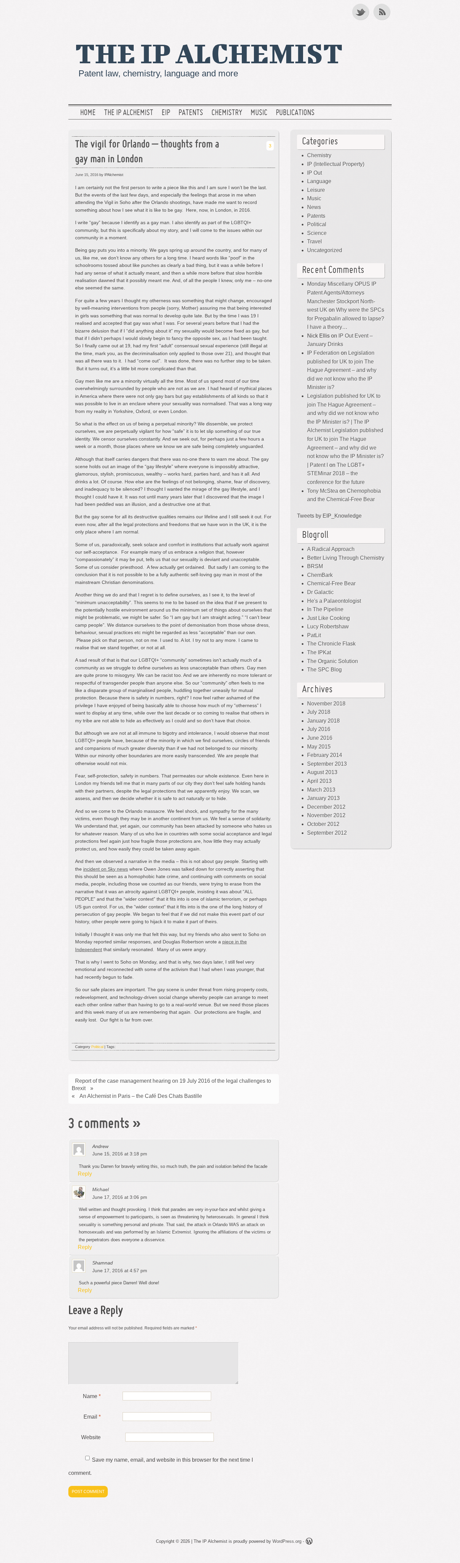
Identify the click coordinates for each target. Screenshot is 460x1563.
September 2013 (327, 764)
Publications (295, 113)
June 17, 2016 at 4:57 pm (119, 1270)
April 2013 (319, 781)
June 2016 (319, 738)
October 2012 (323, 824)
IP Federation (323, 353)
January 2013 (323, 798)
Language (319, 181)
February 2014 (324, 755)
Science (317, 233)
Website (91, 1437)
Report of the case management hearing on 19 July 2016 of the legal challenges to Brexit (171, 1084)
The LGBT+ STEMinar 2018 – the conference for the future (336, 473)
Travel (314, 241)
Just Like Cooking (328, 618)
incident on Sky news (105, 869)
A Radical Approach (331, 549)
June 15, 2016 (86, 175)
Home (88, 113)
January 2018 (323, 721)
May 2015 (319, 747)
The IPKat (319, 652)
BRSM (315, 566)
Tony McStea (322, 491)
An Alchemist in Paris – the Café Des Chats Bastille (140, 1096)
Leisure (316, 190)
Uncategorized (324, 250)
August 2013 (322, 772)
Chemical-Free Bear (331, 583)
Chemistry (226, 113)
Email (92, 1417)
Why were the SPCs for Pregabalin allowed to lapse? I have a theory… (345, 318)
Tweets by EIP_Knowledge (329, 516)
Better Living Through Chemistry (345, 558)
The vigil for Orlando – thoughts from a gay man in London (147, 152)
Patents (190, 113)
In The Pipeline (325, 609)
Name (92, 1396)
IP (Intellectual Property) (335, 164)
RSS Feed (382, 11)
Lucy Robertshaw (328, 626)
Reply (85, 1174)
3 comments (98, 1124)
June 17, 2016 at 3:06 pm (119, 1197)
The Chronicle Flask (331, 644)
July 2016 (318, 729)
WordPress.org (286, 1541)
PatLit (314, 635)
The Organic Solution (332, 661)
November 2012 (326, 815)
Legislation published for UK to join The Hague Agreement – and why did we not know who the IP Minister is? (341, 370)
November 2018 (326, 703)
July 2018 (318, 712)
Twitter (361, 11)
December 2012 (326, 807)
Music (259, 113)
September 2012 (327, 833)
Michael (100, 1189)
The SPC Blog (324, 669)
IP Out (314, 173)
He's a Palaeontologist (334, 601)
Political (97, 1047)
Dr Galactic (320, 592)
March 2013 (321, 790)
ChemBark (320, 575)
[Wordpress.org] (309, 1542)
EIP (166, 113)
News (314, 207)
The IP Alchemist (209, 53)
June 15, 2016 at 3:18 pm (119, 1153)
